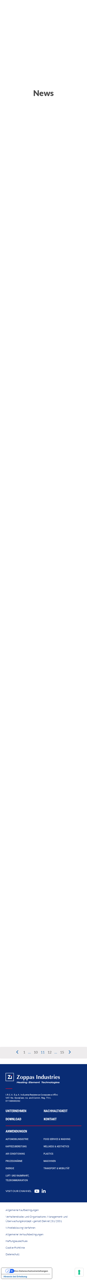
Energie (10, 1168)
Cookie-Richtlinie (15, 1247)
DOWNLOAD (13, 1119)
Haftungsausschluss (16, 1241)
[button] (28, 174)
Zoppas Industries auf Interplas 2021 (42, 989)
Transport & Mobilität (57, 1168)
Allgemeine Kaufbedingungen (22, 1210)
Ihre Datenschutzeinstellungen (31, 1271)
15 (62, 1052)
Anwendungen (16, 1131)
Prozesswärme (14, 1161)
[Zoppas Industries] (23, 9)
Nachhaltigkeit (56, 1111)
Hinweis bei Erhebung (15, 1276)
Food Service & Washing (57, 1139)
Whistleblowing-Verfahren (20, 1227)
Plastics (48, 1153)
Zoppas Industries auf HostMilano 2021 (41, 903)
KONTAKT (50, 1119)
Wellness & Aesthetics (56, 1146)
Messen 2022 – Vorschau (36, 515)
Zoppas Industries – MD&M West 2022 (41, 601)
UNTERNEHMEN (16, 1111)
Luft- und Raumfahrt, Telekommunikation (17, 1178)
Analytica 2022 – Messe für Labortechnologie (40, 328)
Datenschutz (12, 1254)
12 (50, 1052)
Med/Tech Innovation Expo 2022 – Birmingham (38, 424)
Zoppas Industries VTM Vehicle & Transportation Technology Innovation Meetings (41, 798)
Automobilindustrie (17, 1139)
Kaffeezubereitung (16, 1146)
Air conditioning (15, 1153)
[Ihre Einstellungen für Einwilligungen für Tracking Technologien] (79, 1272)
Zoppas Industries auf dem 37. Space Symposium (41, 692)
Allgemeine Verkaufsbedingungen (24, 1234)
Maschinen (50, 1161)
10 (36, 1052)
